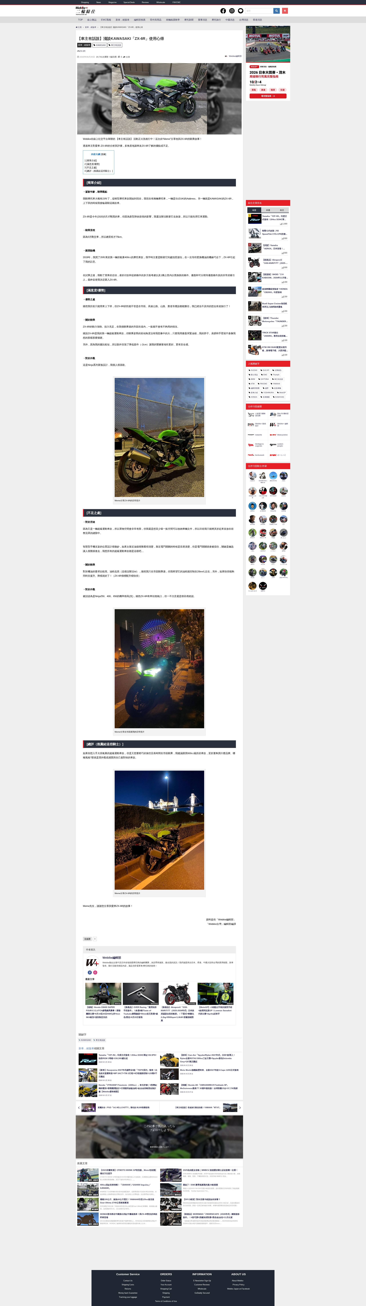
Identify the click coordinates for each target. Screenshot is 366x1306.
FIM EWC (177, 2)
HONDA (254, 397)
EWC (265, 375)
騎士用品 (254, 375)
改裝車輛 (277, 388)
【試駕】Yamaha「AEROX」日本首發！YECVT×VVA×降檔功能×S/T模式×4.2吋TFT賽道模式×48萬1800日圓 (275, 247)
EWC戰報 (106, 20)
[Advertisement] (268, 125)
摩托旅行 (216, 20)
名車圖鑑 (266, 397)
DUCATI (266, 370)
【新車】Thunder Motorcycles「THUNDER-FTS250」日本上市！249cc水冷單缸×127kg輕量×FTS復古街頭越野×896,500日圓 (274, 320)
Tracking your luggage (128, 1297)
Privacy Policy (238, 1285)
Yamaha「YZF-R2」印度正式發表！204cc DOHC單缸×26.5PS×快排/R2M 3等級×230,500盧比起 (274, 218)
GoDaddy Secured (202, 1293)
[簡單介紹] (90, 160)
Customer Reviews (202, 1285)
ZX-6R (82, 51)
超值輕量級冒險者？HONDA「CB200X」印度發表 (275, 290)
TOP (80, 20)
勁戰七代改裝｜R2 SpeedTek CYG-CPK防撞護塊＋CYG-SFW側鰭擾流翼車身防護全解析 (275, 233)
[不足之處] (90, 167)
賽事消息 (202, 20)
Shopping (85, 2)
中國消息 (230, 20)
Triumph (276, 375)
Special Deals (129, 2)
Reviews (145, 2)
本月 (282, 210)
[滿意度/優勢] (92, 164)
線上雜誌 (92, 20)
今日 (254, 210)
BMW (253, 379)
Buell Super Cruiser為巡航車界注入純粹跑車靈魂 (274, 305)
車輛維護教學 (173, 20)
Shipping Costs (128, 1285)
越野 (266, 388)
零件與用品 (155, 20)
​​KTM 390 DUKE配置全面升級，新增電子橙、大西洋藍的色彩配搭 (274, 349)
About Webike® (238, 1281)
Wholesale (160, 2)
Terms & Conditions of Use (166, 1301)
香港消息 (257, 20)
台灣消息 (243, 20)
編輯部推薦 (139, 20)
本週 (268, 210)
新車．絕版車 (122, 20)
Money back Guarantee (127, 1293)
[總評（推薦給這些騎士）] (98, 171)
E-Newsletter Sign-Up (202, 1281)
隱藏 (103, 154)
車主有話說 (116, 45)
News (98, 2)
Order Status (166, 1281)
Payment (166, 1297)
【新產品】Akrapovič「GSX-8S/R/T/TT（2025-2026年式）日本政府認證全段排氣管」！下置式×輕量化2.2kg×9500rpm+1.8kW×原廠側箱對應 (274, 262)
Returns (128, 1289)
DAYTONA (265, 379)
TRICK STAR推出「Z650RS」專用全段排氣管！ (274, 334)
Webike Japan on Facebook (238, 1289)
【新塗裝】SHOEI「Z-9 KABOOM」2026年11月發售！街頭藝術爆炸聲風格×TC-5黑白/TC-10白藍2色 (274, 276)
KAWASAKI (101, 45)
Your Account (166, 1285)
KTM (252, 384)
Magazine (113, 2)
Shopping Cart (166, 1289)
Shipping (166, 1293)
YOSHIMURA (268, 392)
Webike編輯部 (235, 56)
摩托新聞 (188, 20)
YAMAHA (276, 384)
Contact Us (128, 1281)
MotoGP (282, 392)
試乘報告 (278, 370)
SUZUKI (254, 370)
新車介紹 (254, 392)
